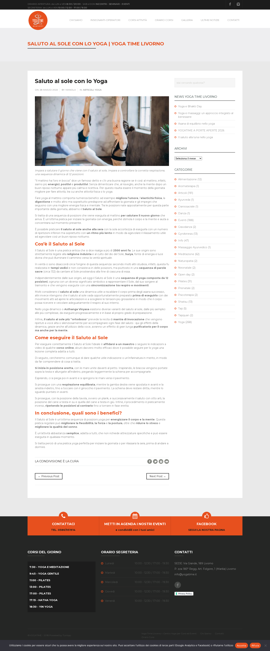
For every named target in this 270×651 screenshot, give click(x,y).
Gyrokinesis (185, 233)
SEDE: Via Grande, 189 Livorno (193, 563)
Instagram (238, 4)
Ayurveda (184, 199)
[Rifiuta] (265, 645)
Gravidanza (185, 227)
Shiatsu (183, 301)
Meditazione (186, 254)
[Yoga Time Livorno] (38, 20)
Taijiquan (183, 315)
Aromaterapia (186, 186)
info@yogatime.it (185, 574)
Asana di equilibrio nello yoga (196, 123)
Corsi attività (137, 20)
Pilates (182, 281)
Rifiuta (255, 645)
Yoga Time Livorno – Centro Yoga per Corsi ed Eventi (169, 633)
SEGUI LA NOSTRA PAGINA (206, 530)
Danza (182, 213)
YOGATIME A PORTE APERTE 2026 (201, 130)
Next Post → (158, 476)
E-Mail (166, 461)
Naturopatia (185, 261)
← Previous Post (48, 476)
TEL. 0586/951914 (63, 530)
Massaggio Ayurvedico (192, 247)
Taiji (180, 308)
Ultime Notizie (210, 20)
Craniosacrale (186, 206)
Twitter (155, 461)
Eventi (182, 220)
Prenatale (184, 288)
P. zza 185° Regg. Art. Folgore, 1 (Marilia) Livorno (205, 569)
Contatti (233, 20)
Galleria (187, 20)
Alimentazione (187, 179)
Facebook (230, 4)
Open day (184, 274)
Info (180, 240)
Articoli (88, 89)
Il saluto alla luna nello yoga (195, 137)
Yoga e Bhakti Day (190, 106)
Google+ (161, 461)
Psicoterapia (186, 295)
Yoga (98, 89)
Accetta (241, 645)
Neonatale (185, 267)
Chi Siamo (75, 20)
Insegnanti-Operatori (105, 20)
